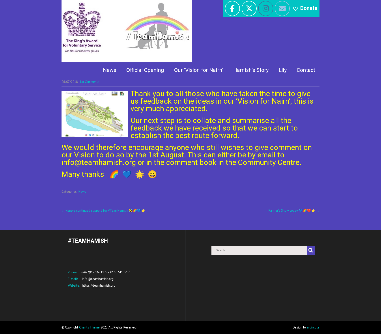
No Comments (89, 82)
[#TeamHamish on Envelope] (282, 8)
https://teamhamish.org (98, 285)
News (109, 70)
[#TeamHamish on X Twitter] (249, 8)
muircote (313, 327)
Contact (306, 70)
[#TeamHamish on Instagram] (265, 8)
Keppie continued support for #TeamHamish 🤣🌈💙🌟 (103, 210)
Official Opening (145, 70)
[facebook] (232, 8)
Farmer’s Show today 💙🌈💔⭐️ (294, 210)
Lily (283, 70)
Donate (308, 8)
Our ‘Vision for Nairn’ (198, 70)
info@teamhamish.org (97, 279)
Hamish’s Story (251, 70)
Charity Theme (89, 327)
